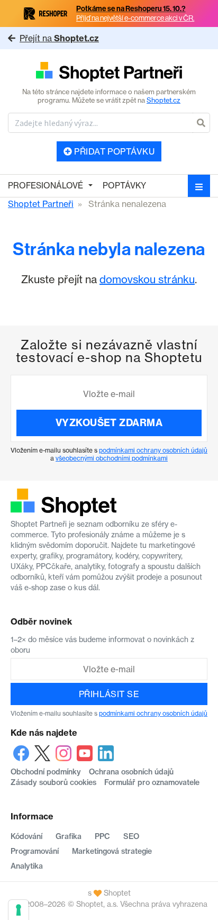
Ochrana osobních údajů (131, 772)
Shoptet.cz (163, 100)
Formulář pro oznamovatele (151, 782)
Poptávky (124, 186)
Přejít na (59, 38)
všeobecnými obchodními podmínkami (112, 458)
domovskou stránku (147, 279)
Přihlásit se (109, 694)
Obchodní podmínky (46, 772)
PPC (102, 836)
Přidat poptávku (113, 151)
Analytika (27, 866)
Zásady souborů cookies (53, 782)
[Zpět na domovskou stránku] (109, 72)
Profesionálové (45, 186)
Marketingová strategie (112, 851)
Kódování (26, 836)
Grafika (68, 836)
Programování (35, 851)
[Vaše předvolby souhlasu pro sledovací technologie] (18, 910)
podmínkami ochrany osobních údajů (153, 450)
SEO (131, 836)
